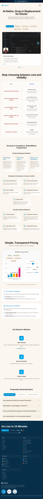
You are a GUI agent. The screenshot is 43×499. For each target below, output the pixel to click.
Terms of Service (39, 495)
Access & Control (21, 394)
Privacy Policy (19, 495)
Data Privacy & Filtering (9, 394)
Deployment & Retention (33, 394)
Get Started (4, 430)
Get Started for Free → (21, 348)
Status (15, 495)
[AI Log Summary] (21, 67)
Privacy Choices (32, 495)
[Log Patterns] (20, 67)
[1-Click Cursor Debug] (19, 67)
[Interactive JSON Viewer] (23, 67)
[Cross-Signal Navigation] (22, 67)
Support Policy (25, 495)
